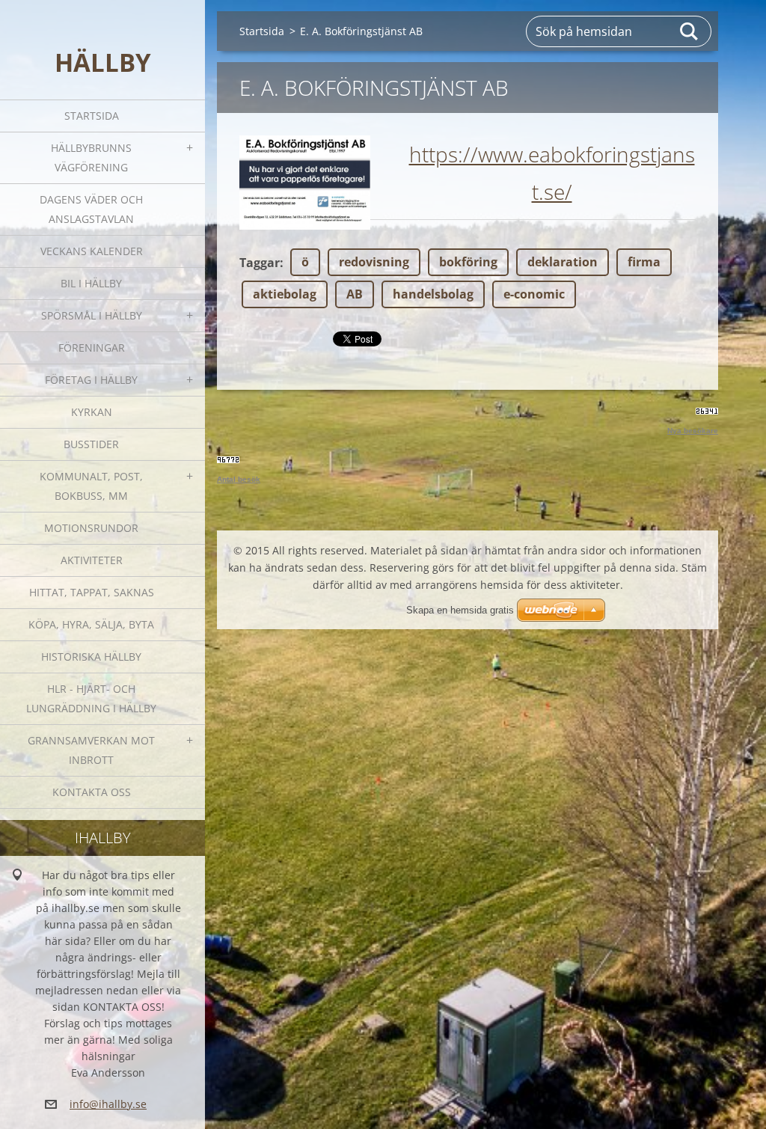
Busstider (91, 444)
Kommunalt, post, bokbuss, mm (91, 486)
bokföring (468, 262)
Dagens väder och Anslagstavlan (91, 209)
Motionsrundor (91, 528)
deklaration (562, 262)
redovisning (374, 262)
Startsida (91, 115)
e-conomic (534, 294)
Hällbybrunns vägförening (91, 157)
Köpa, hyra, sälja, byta (91, 624)
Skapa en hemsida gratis (460, 610)
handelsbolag (433, 294)
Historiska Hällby (91, 656)
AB (354, 294)
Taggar (259, 262)
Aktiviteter (92, 560)
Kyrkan (91, 412)
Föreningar (91, 347)
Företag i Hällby (91, 380)
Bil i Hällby (91, 283)
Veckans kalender (91, 251)
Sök (689, 31)
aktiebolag (284, 294)
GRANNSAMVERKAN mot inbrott (91, 750)
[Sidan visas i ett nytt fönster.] (304, 182)
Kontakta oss (91, 792)
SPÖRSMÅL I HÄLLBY (91, 315)
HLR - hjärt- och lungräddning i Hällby (91, 698)
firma (644, 262)
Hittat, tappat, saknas (91, 592)
